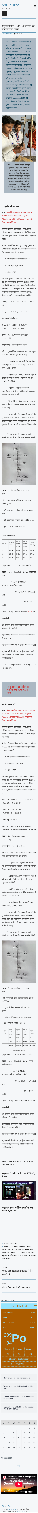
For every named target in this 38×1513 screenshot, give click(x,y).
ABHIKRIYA (10, 5)
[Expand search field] (4, 13)
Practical (14, 1244)
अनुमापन (4, 1255)
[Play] (19, 1190)
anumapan (22, 1246)
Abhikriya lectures (11, 1246)
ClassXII (7, 1244)
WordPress (21, 1511)
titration (18, 1249)
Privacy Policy (7, 1506)
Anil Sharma (7, 34)
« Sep (18, 1466)
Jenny (31, 1511)
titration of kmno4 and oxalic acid (22, 1252)
